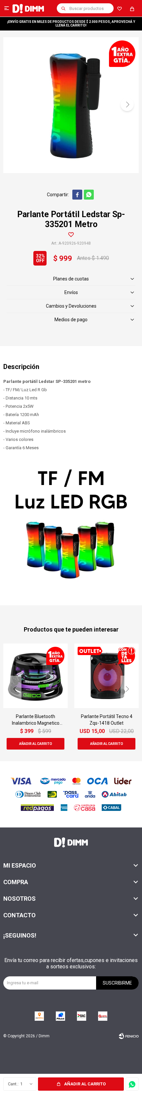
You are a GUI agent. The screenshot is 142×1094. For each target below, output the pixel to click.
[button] (63, 8)
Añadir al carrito (85, 1083)
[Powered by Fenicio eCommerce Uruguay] (129, 1036)
